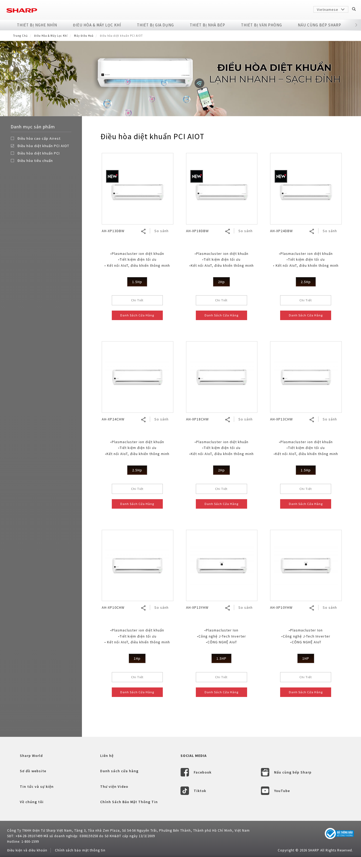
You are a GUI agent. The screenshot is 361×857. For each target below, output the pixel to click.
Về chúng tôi (32, 801)
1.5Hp (137, 281)
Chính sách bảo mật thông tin (80, 850)
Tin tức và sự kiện (37, 786)
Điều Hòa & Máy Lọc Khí (97, 24)
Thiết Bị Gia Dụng (155, 24)
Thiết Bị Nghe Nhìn (37, 24)
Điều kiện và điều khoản (27, 850)
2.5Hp (306, 281)
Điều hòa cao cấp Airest (39, 138)
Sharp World (31, 755)
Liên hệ (107, 755)
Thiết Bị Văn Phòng (261, 24)
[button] (356, 25)
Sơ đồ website (33, 771)
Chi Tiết (137, 300)
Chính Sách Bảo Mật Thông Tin (129, 801)
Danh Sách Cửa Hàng (137, 315)
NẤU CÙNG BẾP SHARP (319, 24)
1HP (305, 658)
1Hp (137, 658)
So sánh (161, 230)
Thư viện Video (114, 786)
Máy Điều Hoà (84, 36)
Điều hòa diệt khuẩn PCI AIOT (43, 146)
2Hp (221, 281)
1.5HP (221, 658)
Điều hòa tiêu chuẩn (35, 160)
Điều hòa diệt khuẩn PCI (38, 153)
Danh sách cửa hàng (119, 771)
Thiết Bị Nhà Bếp (207, 24)
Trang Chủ (20, 36)
